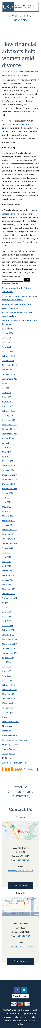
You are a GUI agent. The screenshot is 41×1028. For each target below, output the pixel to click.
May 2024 (6, 452)
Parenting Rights (9, 735)
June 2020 (6, 666)
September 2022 (9, 543)
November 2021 (9, 589)
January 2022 (8, 580)
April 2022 (6, 566)
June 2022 (6, 557)
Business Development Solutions (19, 1020)
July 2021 (6, 607)
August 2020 (7, 657)
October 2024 (8, 429)
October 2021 (8, 593)
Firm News (7, 726)
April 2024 (6, 456)
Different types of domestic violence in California (19, 322)
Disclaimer (8, 1017)
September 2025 (9, 378)
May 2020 (6, 671)
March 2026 (7, 351)
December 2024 (9, 420)
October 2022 (8, 538)
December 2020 (9, 639)
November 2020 (9, 644)
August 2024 (7, 438)
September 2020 (9, 653)
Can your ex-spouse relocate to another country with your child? (19, 298)
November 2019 (9, 694)
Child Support (8, 712)
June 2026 (6, 337)
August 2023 (7, 493)
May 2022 (6, 561)
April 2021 (6, 621)
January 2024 (8, 470)
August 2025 (7, 383)
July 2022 (6, 552)
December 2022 (9, 529)
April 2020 (6, 676)
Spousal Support (9, 749)
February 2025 (8, 411)
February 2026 (8, 356)
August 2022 (7, 548)
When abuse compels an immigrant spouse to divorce (17, 306)
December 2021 (9, 584)
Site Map (19, 1017)
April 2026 (6, 347)
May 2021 (6, 616)
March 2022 (7, 570)
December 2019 (9, 689)
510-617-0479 (20, 20)
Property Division (10, 744)
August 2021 (7, 602)
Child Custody (8, 707)
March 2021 (7, 625)
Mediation (6, 730)
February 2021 (8, 630)
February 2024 (8, 465)
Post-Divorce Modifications (14, 740)
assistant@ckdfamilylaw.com (20, 870)
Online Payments (20, 996)
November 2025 (9, 369)
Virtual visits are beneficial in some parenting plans (17, 314)
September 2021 (9, 598)
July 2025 (6, 388)
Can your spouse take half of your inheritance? (16, 290)
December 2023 (9, 474)
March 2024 (7, 461)
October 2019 (8, 698)
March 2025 (7, 406)
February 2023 (8, 520)
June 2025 (6, 392)
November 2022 (9, 534)
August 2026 (7, 333)
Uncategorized (8, 753)
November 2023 (9, 479)
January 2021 (8, 634)
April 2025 (6, 401)
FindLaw (20, 1024)
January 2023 (8, 525)
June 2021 (6, 612)
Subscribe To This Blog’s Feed (15, 762)
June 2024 (6, 447)
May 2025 (6, 397)
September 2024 (9, 433)
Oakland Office (20, 885)
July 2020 (6, 662)
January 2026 (8, 360)
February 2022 (8, 575)
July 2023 (6, 497)
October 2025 (8, 374)
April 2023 (6, 511)
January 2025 (8, 415)
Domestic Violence (10, 721)
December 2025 (9, 365)
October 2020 (8, 648)
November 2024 (9, 424)
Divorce (25, 75)
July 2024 (6, 443)
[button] (20, 27)
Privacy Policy (30, 1017)
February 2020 (8, 685)
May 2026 (6, 342)
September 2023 (9, 488)
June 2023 (6, 502)
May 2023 (6, 506)
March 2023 (7, 516)
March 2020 (7, 680)
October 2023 (8, 484)
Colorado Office (21, 961)
